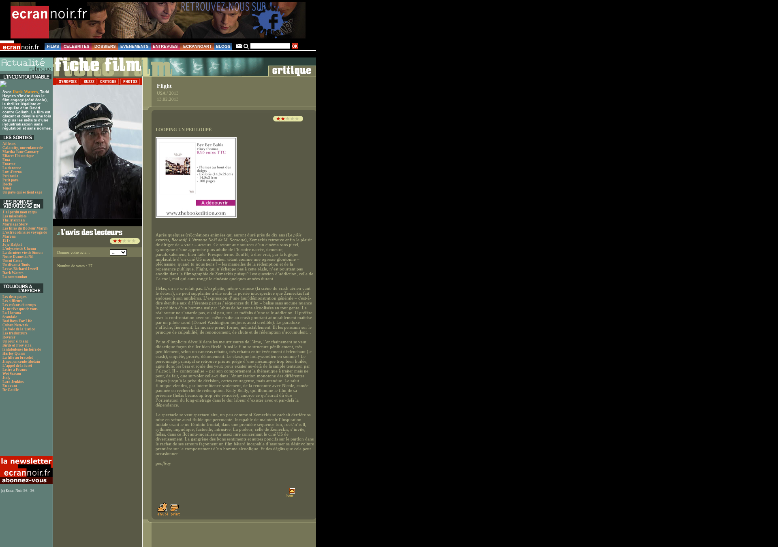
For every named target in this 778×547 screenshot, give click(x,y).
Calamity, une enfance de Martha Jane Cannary (22, 150)
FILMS (53, 46)
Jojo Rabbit (12, 245)
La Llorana (11, 313)
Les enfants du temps (19, 305)
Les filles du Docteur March (24, 228)
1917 (6, 240)
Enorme (8, 164)
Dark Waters (25, 91)
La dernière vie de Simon (22, 253)
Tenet (6, 188)
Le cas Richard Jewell (20, 269)
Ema (6, 160)
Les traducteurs (15, 333)
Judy (6, 378)
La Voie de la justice (18, 329)
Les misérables (14, 216)
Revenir (8, 337)
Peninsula (10, 176)
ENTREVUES (165, 46)
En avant (9, 386)
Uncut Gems (12, 261)
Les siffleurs (12, 301)
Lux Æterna (12, 172)
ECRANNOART (197, 46)
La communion (14, 277)
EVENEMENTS (134, 46)
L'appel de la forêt (17, 366)
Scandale (9, 317)
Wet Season (11, 374)
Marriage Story (15, 224)
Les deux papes (14, 297)
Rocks (7, 184)
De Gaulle (10, 390)
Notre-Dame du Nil (18, 257)
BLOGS (223, 46)
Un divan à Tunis (16, 265)
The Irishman (13, 220)
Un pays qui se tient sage (22, 192)
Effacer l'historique (18, 156)
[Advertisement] (25, 426)
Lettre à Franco (15, 370)
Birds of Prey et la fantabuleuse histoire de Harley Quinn (21, 349)
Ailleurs (9, 144)
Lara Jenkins (13, 382)
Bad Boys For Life (17, 321)
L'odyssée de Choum (19, 249)
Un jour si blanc (15, 341)
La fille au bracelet (17, 357)
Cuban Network (15, 325)
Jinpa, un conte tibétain (21, 362)
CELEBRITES (77, 46)
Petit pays (10, 180)
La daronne (11, 168)
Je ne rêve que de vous (20, 309)
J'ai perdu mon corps (19, 212)
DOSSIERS (105, 46)
